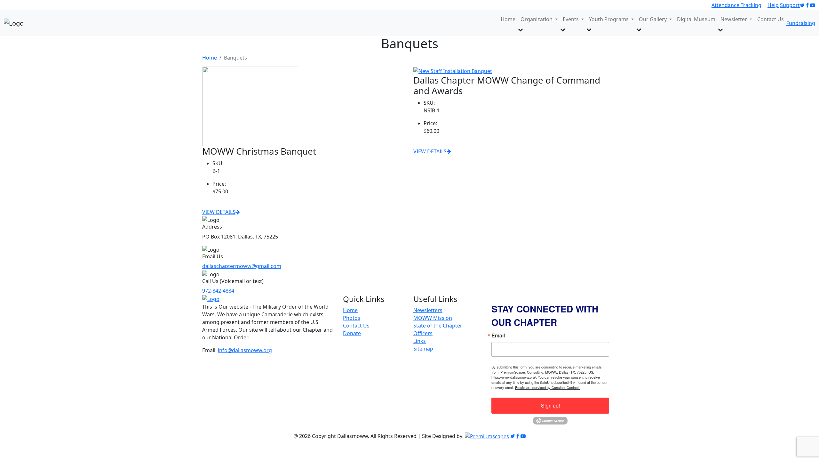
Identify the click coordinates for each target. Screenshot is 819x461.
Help (773, 5)
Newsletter (734, 19)
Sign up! (550, 405)
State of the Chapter (437, 325)
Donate (352, 333)
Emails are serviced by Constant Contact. (547, 387)
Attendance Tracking (736, 5)
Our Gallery (653, 19)
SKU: (218, 163)
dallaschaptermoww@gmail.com (241, 266)
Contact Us (770, 19)
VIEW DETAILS (218, 211)
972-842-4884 (218, 290)
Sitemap (423, 348)
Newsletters (427, 310)
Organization (537, 19)
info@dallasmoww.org (245, 350)
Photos (351, 317)
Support (790, 5)
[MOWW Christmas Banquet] (250, 105)
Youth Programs (609, 19)
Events (571, 19)
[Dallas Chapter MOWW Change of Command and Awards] (452, 70)
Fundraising (800, 23)
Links (419, 340)
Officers (423, 333)
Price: (219, 183)
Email (498, 335)
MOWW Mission (432, 317)
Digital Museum (696, 19)
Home (508, 19)
